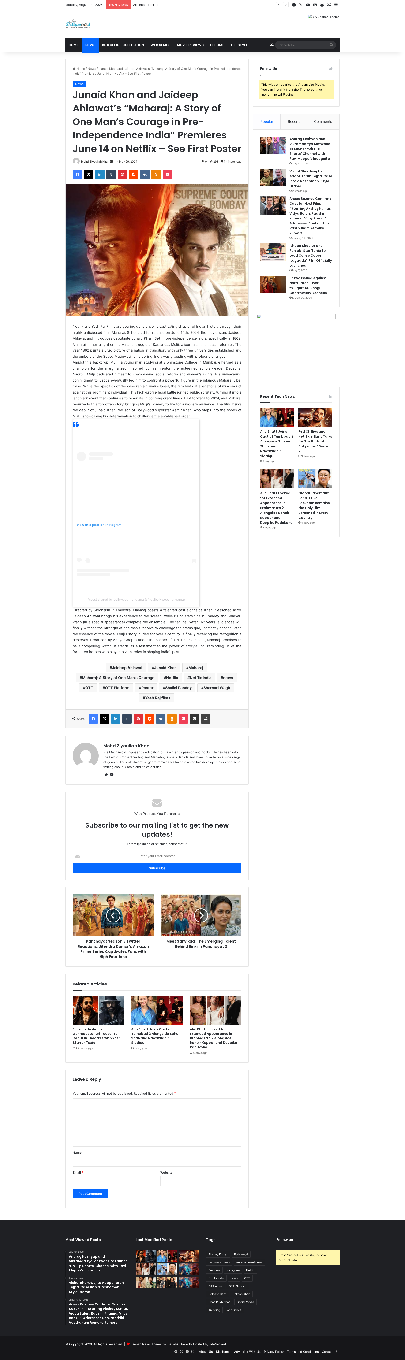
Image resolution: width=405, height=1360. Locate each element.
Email (78, 1172)
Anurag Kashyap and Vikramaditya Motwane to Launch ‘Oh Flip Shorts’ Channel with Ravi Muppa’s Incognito (309, 149)
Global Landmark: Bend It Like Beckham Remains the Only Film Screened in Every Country (314, 505)
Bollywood (241, 1254)
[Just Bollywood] (78, 24)
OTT (89, 687)
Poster (147, 687)
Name (78, 1152)
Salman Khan (241, 1294)
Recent (294, 121)
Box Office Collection (123, 45)
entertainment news (249, 1262)
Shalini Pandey (178, 687)
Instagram (233, 1270)
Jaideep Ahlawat (127, 667)
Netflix (172, 677)
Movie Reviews (190, 45)
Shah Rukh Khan (219, 1302)
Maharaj (195, 667)
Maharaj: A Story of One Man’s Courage (118, 677)
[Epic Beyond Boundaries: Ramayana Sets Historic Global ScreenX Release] (189, 1269)
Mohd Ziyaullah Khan (95, 161)
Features (214, 1270)
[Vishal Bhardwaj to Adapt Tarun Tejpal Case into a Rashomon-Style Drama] (273, 177)
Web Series (160, 45)
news (228, 677)
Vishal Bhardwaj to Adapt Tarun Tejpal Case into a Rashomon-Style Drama (310, 178)
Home (74, 45)
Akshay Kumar (218, 1254)
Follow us (284, 1239)
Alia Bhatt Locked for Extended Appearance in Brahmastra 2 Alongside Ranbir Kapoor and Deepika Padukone (212, 5)
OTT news (215, 1286)
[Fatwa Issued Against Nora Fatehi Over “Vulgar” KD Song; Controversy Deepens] (273, 284)
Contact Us (330, 1351)
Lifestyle (239, 45)
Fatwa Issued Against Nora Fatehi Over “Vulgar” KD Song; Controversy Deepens (308, 285)
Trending (214, 1310)
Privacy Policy (274, 1351)
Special (217, 45)
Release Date (217, 1294)
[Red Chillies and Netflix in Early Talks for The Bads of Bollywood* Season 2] (315, 417)
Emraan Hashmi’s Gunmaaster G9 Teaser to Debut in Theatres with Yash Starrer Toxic (97, 1036)
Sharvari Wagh (216, 687)
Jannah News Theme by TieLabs (154, 1344)
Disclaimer (223, 1351)
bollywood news (219, 1262)
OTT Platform (117, 687)
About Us (206, 1351)
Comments (323, 121)
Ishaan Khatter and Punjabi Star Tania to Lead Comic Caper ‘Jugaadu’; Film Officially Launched (310, 255)
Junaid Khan (165, 667)
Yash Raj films (157, 697)
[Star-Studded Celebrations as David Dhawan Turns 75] (167, 1282)
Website (166, 1172)
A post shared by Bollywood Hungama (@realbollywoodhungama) (136, 599)
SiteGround (217, 1344)
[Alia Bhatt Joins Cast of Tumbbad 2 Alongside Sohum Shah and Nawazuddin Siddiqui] (157, 1010)
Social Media (245, 1302)
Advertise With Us (247, 1351)
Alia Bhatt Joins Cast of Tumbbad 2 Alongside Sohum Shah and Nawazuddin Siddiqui (156, 1036)
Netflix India (200, 677)
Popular (266, 121)
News (90, 45)
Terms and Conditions (303, 1351)
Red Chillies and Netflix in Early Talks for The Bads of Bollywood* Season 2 (315, 441)
